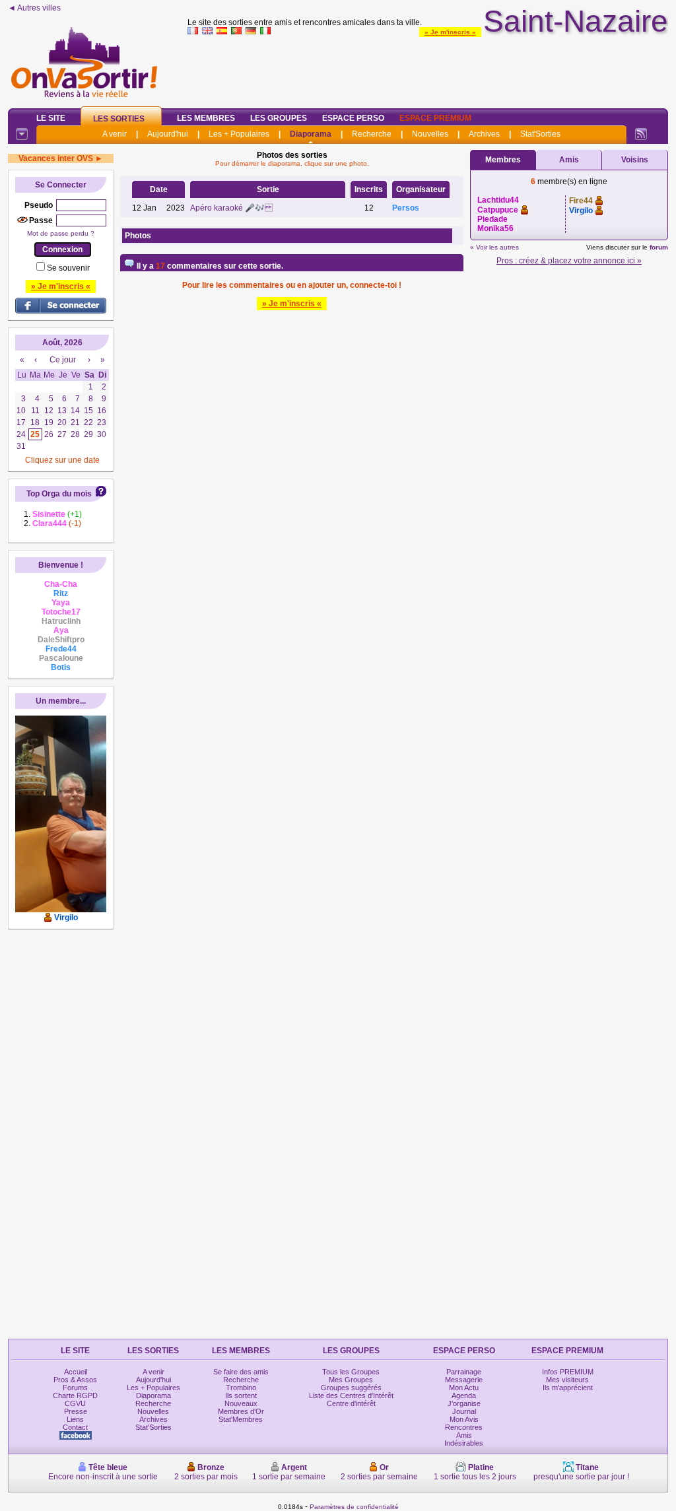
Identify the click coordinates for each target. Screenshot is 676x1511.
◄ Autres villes (34, 8)
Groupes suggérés (351, 1388)
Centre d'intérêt (351, 1403)
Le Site (50, 118)
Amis (569, 159)
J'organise (464, 1403)
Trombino (241, 1388)
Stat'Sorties (540, 134)
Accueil (75, 1372)
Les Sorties (119, 118)
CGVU (75, 1403)
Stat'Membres (241, 1419)
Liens (75, 1419)
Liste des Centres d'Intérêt (351, 1395)
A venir (114, 134)
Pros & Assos (75, 1380)
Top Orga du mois (59, 493)
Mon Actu (464, 1388)
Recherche (371, 134)
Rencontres (464, 1427)
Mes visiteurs (567, 1380)
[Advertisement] (427, 68)
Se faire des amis (241, 1372)
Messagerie (464, 1380)
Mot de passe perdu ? (60, 233)
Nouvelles (430, 134)
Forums (75, 1388)
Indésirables (463, 1443)
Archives (484, 134)
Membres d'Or (241, 1411)
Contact (75, 1427)
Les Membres (206, 118)
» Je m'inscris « (450, 32)
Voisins (634, 159)
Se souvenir (68, 268)
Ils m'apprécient (568, 1388)
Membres (503, 159)
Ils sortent (241, 1395)
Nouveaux (240, 1403)
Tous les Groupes (351, 1372)
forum (659, 247)
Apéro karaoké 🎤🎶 (231, 208)
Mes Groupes (351, 1380)
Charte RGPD (75, 1395)
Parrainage (463, 1372)
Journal (464, 1411)
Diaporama (310, 134)
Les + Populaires (239, 134)
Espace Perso (353, 118)
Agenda (464, 1395)
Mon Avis (464, 1419)
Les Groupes (278, 118)
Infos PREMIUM (567, 1372)
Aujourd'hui (167, 134)
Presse (75, 1411)
